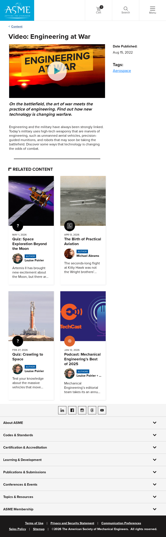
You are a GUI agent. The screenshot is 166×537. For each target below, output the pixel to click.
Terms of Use (34, 523)
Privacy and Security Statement (72, 523)
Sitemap (39, 529)
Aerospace (122, 70)
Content (16, 26)
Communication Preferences (121, 523)
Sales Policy (17, 529)
